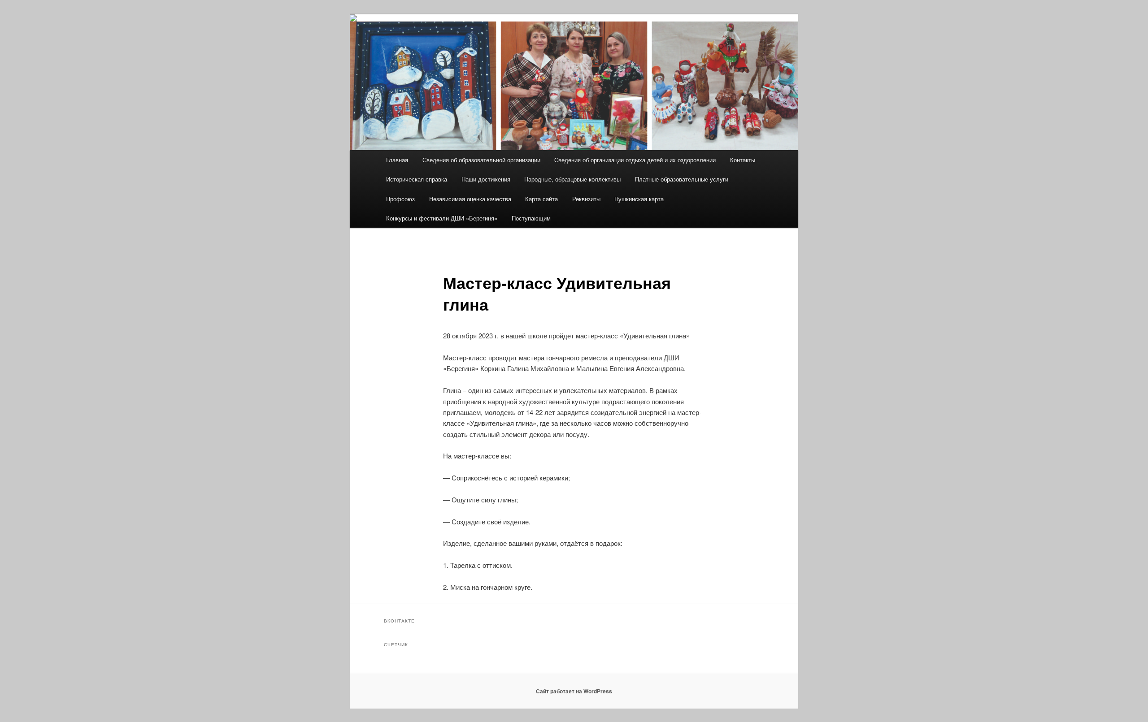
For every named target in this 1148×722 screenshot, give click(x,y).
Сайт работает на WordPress (574, 691)
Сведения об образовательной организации (481, 160)
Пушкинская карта (639, 199)
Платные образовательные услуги (681, 179)
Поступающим (531, 218)
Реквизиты (586, 199)
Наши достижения (485, 179)
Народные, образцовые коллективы (572, 179)
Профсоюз (400, 199)
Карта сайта (541, 199)
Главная (397, 160)
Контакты (742, 160)
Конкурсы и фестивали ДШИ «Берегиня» (441, 218)
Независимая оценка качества (470, 199)
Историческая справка (416, 179)
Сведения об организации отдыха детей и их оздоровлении (635, 160)
